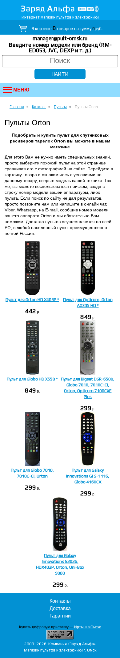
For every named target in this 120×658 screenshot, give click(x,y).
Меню (21, 89)
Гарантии (60, 615)
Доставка (60, 608)
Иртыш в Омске (87, 627)
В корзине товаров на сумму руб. (67, 28)
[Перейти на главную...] (60, 9)
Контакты (60, 601)
